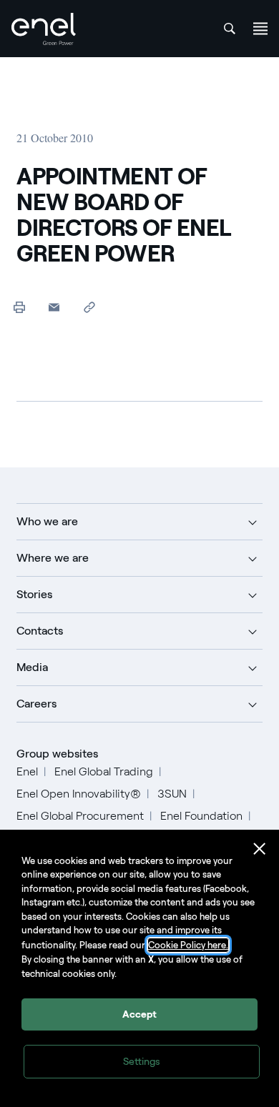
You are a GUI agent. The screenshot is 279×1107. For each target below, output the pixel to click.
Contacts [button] (39, 630)
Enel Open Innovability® (78, 793)
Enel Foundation (201, 816)
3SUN (172, 793)
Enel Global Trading (103, 771)
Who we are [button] (47, 521)
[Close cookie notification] (259, 849)
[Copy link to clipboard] (89, 307)
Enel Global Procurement (80, 816)
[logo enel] (43, 29)
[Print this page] (19, 307)
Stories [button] (34, 594)
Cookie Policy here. (188, 945)
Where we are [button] (52, 558)
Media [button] (32, 667)
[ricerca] (229, 28)
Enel (27, 771)
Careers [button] (36, 703)
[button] (54, 307)
